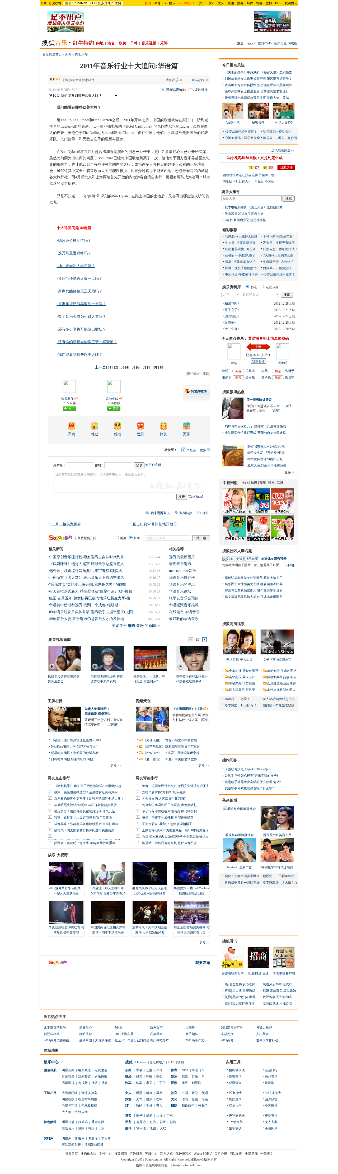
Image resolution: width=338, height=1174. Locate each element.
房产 (212, 3)
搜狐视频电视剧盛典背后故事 (245, 98)
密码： (99, 465)
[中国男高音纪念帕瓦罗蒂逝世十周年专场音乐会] (108, 912)
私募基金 (156, 1034)
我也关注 (258, 362)
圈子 (139, 1115)
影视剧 (196, 1083)
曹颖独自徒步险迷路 (271, 433)
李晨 (264, 371)
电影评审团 (70, 1105)
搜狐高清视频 (233, 624)
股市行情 (235, 1093)
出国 (185, 1093)
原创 (195, 1099)
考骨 (252, 997)
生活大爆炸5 (284, 122)
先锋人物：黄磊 (278, 98)
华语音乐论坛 (180, 591)
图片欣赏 (271, 1099)
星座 (159, 1093)
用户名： (59, 465)
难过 (94, 434)
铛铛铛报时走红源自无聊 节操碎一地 (248, 175)
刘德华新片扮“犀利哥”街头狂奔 (164, 792)
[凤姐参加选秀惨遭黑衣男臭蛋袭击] (64, 658)
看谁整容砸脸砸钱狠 (239, 835)
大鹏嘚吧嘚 (70, 1093)
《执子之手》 (231, 310)
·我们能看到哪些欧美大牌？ (79, 355)
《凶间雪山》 (231, 316)
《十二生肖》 (231, 329)
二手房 (161, 1083)
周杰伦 (292, 43)
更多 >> (115, 765)
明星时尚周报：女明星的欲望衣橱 (74, 753)
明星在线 (68, 1099)
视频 (231, 3)
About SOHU (203, 1154)
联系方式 (166, 1154)
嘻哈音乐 (68, 1128)
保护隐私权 (183, 1154)
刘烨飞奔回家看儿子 (239, 426)
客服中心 (151, 1154)
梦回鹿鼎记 (241, 220)
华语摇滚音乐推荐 (184, 605)
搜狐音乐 (172, 80)
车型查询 (271, 1115)
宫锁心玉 (235, 677)
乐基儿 (250, 371)
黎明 (225, 371)
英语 (205, 1093)
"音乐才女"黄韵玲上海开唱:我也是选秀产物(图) (87, 584)
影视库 (79, 1138)
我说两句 (291, 3)
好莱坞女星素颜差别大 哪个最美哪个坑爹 (254, 590)
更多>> (204, 942)
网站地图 (236, 1154)
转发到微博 (199, 391)
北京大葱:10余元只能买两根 (266, 465)
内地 (100, 43)
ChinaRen (79, 3)
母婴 (139, 1093)
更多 (203, 450)
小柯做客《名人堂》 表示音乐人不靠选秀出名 (86, 578)
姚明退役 (85, 1034)
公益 (149, 1070)
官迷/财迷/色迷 (258, 973)
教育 (174, 1093)
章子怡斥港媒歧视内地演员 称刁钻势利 (169, 811)
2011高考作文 (194, 1040)
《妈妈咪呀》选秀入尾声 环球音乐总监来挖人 (86, 564)
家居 (149, 1083)
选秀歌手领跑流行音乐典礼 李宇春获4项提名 (85, 571)
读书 (185, 1099)
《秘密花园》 (231, 303)
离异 (238, 371)
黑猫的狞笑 (240, 997)
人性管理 (285, 1003)
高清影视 (68, 1083)
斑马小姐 (198, 80)
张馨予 (226, 377)
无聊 (186, 434)
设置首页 (71, 1154)
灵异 (228, 997)
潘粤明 (282, 363)
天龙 (128, 1122)
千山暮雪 (231, 214)
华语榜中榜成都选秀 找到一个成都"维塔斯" (84, 605)
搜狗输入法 (237, 1070)
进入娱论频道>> (282, 150)
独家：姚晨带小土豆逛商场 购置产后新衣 (83, 817)
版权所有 (210, 1159)
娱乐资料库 (231, 287)
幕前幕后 (276, 991)
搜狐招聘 (120, 1154)
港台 (111, 43)
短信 (152, 1122)
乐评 (164, 43)
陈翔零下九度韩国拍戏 (270, 426)
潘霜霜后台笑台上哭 (277, 835)
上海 (159, 1115)
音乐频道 (68, 1076)
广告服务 (136, 1154)
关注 (71, 409)
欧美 (122, 43)
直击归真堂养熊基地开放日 (155, 524)
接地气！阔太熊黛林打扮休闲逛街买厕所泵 (84, 830)
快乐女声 (156, 1027)
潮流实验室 (89, 1093)
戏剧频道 (84, 1076)
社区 (94, 1083)
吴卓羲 (250, 377)
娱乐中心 (51, 1062)
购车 (139, 1083)
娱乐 (172, 3)
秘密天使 (258, 122)
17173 (92, 3)
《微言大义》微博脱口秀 (265, 207)
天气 (139, 1099)
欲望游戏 (249, 991)
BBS (278, 3)
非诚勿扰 (227, 1034)
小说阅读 (271, 1128)
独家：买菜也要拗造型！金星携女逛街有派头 (86, 792)
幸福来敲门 (237, 683)
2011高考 (227, 1040)
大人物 (66, 1112)
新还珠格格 (258, 220)
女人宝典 (271, 1122)
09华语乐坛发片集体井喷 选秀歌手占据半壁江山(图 (91, 612)
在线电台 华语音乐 (184, 612)
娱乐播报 (101, 1076)
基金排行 (271, 1070)
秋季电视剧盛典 (236, 207)
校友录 (203, 1105)
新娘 (149, 1093)
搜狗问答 (229, 760)
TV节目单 (236, 1122)
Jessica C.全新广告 (239, 867)
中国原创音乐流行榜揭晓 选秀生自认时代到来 (86, 557)
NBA (185, 1070)
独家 (81, 1128)
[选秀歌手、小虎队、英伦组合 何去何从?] (149, 658)
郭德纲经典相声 (233, 973)
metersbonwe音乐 (182, 571)
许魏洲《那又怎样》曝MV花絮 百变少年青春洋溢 (108, 893)
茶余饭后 (229, 800)
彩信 (173, 1122)
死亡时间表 (284, 997)
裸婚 (266, 991)
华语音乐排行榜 (182, 578)
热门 (228, 984)
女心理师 (249, 984)
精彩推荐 (229, 230)
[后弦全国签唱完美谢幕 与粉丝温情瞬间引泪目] (191, 912)
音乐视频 (149, 43)
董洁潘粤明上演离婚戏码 (268, 339)
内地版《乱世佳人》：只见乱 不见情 (248, 181)
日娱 (101, 1128)
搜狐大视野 (264, 1027)
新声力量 (280, 43)
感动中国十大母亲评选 (95, 1040)
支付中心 (105, 1154)
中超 (195, 1070)
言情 (228, 991)
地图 (152, 1128)
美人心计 (248, 677)
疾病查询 (235, 1099)
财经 (128, 1076)
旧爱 (238, 378)
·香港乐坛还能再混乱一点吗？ (81, 304)
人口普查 (262, 1034)
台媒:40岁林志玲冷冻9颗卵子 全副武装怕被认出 (175, 836)
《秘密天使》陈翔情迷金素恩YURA (76, 740)
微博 (269, 3)
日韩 (134, 43)
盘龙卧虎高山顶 (278, 683)
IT (194, 3)
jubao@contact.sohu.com (186, 1165)
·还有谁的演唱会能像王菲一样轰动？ (87, 342)
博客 (259, 3)
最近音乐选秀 (180, 564)
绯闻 (278, 378)
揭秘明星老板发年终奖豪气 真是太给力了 (254, 578)
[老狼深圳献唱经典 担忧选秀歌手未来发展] (107, 658)
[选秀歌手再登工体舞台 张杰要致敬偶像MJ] (192, 658)
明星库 (66, 1138)
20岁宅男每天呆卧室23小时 (266, 446)
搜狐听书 (229, 941)
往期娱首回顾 (94, 1145)
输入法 (141, 1128)
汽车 (202, 3)
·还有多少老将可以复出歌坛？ (81, 329)
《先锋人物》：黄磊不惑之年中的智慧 (170, 740)
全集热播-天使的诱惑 (244, 671)
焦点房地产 (106, 3)
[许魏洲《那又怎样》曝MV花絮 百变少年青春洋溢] (108, 873)
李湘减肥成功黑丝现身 (276, 85)
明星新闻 (68, 1070)
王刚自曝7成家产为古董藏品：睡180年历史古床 (175, 830)
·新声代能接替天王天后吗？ (79, 291)
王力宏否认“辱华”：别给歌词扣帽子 (167, 824)
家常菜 (250, 690)
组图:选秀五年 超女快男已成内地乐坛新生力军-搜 (89, 598)
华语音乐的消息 (182, 584)
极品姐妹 (289, 991)
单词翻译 (271, 1105)
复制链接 (201, 90)
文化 (174, 1099)
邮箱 (149, 1115)
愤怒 (140, 434)
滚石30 (251, 43)
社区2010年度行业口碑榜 (132, 1040)
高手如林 (191, 1034)
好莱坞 (83, 1122)
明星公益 (68, 1122)
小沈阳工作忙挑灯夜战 (240, 433)
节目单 (106, 1138)
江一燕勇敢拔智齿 (259, 400)
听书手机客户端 (284, 973)
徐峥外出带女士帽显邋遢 (242, 91)
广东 (169, 1115)
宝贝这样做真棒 (243, 1003)
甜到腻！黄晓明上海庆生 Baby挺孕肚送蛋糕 (84, 843)
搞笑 (163, 434)
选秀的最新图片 (182, 557)
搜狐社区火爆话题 (237, 551)
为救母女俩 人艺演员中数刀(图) (164, 798)
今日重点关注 (233, 65)
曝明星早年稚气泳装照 (277, 867)
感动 (117, 434)
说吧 (162, 1128)
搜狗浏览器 (237, 1115)
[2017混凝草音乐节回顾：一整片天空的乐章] (66, 873)
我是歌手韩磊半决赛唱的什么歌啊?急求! (253, 782)
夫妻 (258, 347)
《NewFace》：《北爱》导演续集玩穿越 (171, 753)
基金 (159, 1076)
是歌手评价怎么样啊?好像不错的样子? (251, 775)
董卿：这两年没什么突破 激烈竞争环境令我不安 (175, 786)
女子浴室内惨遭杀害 (277, 659)
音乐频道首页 (52, 54)
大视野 (83, 1083)
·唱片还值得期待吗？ (74, 241)
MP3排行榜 (273, 1093)
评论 (159, 1070)
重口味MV (265, 43)
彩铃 (162, 1122)
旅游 (128, 1099)
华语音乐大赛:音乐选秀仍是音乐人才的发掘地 (86, 619)
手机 (149, 1105)
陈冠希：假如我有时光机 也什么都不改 (169, 843)
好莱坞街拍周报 (82, 759)
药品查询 (271, 1076)
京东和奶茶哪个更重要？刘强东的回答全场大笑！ (89, 798)
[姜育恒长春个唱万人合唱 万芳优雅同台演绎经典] (150, 873)
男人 (159, 1105)
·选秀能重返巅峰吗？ (74, 253)
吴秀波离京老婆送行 (274, 91)
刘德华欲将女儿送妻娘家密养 (245, 79)
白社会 (191, 450)
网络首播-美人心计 (239, 659)
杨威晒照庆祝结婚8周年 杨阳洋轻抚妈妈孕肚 (85, 805)
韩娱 (91, 1128)
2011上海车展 (124, 1034)
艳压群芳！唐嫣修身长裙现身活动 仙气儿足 (84, 811)
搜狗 (118, 3)
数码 (139, 1105)
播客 (240, 3)
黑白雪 (237, 991)
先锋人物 (81, 1112)
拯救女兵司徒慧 (278, 677)
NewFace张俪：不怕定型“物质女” (74, 746)
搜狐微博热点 (233, 392)
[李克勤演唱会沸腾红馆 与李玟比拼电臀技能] (66, 912)
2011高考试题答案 (56, 1040)
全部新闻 (251, 1154)
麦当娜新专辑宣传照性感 (242, 85)
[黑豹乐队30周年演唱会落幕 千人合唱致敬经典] (150, 912)
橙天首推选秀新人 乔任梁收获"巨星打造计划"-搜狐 (90, 591)
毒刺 (293, 683)
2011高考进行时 (232, 1027)
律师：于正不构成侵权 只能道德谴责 (168, 817)
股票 (139, 1076)
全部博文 (266, 1154)
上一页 (100, 367)
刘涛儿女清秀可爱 (274, 559)
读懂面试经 (271, 1003)
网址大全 (235, 1105)
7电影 (229, 220)
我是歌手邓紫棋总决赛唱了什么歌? (249, 788)
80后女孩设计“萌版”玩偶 (264, 459)
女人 (221, 3)
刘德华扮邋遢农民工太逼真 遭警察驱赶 (169, 805)
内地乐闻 (81, 54)
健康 (149, 1099)
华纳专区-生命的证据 (282, 671)
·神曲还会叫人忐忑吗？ (76, 266)
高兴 (71, 434)
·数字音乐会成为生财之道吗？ (81, 317)
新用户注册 (153, 465)
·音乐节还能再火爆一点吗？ (79, 279)
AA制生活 (233, 122)
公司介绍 (220, 1154)
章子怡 (266, 377)
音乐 (195, 1076)
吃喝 (159, 1099)
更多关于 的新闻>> (136, 626)
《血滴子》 (229, 322)
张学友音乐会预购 (184, 598)
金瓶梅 (237, 984)
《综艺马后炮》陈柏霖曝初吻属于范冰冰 (171, 746)
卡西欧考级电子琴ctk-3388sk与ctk (248, 769)
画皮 (293, 677)
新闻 (68, 54)
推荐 (228, 1003)
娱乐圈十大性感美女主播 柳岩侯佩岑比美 (254, 584)
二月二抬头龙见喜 (66, 524)
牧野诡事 (269, 997)
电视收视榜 (89, 1105)
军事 (139, 1070)
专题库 (93, 1138)
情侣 (278, 371)
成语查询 (235, 1083)
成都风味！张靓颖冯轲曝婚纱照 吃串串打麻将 (86, 824)
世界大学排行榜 (267, 1040)
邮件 (250, 3)
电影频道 (84, 1070)
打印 (205, 513)
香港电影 (97, 1122)
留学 (195, 1093)
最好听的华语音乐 (184, 619)
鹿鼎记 (141, 1122)
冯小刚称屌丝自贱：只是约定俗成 (255, 158)
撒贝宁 (289, 377)
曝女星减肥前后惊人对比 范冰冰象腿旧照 (254, 597)
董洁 (234, 363)
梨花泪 (250, 683)
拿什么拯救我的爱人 (281, 690)
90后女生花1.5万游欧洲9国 (266, 453)
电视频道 (101, 1070)
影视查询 (235, 1076)
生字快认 (235, 1128)
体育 (157, 3)
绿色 (205, 1099)
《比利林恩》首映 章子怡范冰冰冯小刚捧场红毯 (87, 786)
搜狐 (68, 3)
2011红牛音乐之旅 (251, 214)
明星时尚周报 (87, 1099)
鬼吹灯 (287, 984)
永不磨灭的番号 (55, 1027)
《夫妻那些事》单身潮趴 (242, 72)
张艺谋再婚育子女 (279, 79)
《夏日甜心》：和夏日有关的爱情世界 (170, 759)
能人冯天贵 (237, 690)
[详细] (114, 724)
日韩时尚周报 (60, 759)
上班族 (190, 1027)
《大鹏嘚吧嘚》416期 (187, 709)
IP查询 (269, 1083)
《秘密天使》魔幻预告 (276, 72)
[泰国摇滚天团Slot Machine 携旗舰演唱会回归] (191, 873)
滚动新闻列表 (71, 1145)
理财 (149, 1076)
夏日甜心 (85, 1027)
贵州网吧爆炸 (159, 1040)
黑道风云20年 (272, 984)
